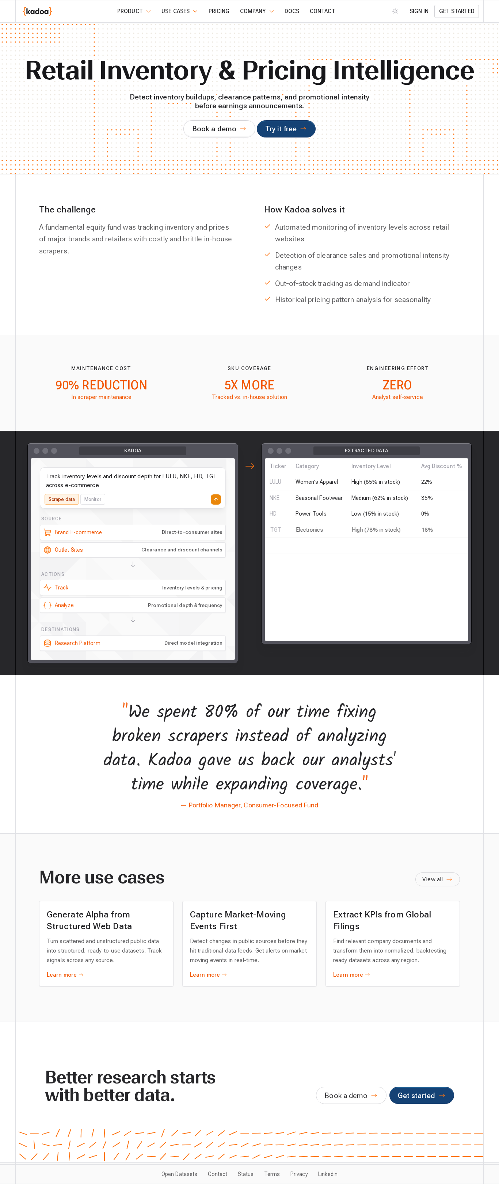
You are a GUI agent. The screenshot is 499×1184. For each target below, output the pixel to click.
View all (432, 879)
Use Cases (175, 11)
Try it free (281, 128)
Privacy (299, 1174)
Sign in (419, 11)
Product (130, 11)
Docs (292, 11)
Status (246, 1174)
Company (253, 11)
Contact (322, 11)
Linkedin (328, 1174)
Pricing (219, 11)
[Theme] (395, 11)
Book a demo (214, 128)
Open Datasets (179, 1174)
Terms (272, 1174)
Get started (457, 11)
